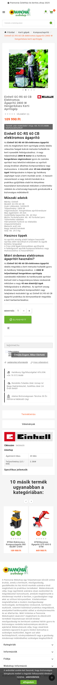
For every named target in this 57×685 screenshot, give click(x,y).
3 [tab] (28, 90)
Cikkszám (9, 445)
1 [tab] (23, 90)
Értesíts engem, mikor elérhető (29, 355)
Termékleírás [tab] (28, 414)
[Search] (51, 23)
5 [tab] (34, 90)
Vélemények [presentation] (28, 424)
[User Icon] (45, 12)
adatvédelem (32, 677)
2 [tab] (25, 90)
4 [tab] (31, 90)
